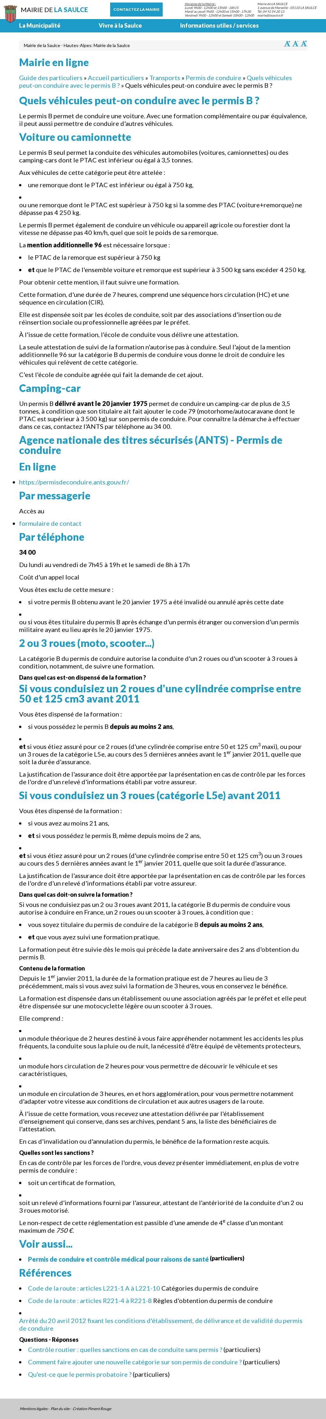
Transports (164, 77)
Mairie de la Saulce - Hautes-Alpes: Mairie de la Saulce (77, 45)
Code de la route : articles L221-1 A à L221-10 (94, 1288)
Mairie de (54, 9)
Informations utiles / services (219, 25)
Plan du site (60, 1409)
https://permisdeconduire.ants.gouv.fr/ (74, 482)
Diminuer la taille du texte (295, 43)
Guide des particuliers (50, 77)
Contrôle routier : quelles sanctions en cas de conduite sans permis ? (125, 1349)
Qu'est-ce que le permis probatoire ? (79, 1374)
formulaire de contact (50, 523)
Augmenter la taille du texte (287, 43)
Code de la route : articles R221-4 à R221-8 (90, 1300)
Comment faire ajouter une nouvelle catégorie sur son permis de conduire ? (135, 1362)
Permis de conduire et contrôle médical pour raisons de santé (118, 1259)
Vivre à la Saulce (120, 25)
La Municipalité (39, 25)
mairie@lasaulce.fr (270, 15)
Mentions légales (33, 1409)
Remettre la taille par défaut (304, 43)
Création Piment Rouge (92, 1409)
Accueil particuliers (116, 77)
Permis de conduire (213, 77)
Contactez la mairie (136, 9)
